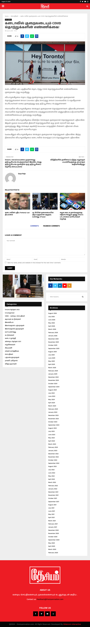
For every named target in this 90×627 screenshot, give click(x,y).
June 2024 (51, 396)
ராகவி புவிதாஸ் (11, 361)
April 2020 (51, 546)
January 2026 (52, 336)
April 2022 (51, 479)
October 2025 (52, 345)
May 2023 (51, 438)
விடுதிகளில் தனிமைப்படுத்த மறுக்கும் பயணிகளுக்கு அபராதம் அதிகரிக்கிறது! (67, 162)
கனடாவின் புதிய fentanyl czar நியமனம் (17, 213)
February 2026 (53, 332)
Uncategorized (9, 313)
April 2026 (51, 326)
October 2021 (52, 498)
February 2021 (53, 524)
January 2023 (52, 451)
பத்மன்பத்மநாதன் (12, 357)
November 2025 (53, 342)
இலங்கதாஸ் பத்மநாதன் (14, 325)
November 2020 (53, 533)
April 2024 (51, 403)
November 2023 (53, 419)
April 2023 (51, 441)
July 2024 (51, 393)
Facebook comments (51, 226)
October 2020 (52, 537)
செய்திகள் (8, 19)
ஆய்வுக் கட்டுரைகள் (13, 319)
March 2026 (52, 329)
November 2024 (53, 380)
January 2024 (52, 412)
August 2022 (52, 466)
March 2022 (52, 482)
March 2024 (52, 406)
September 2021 (53, 502)
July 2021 (51, 508)
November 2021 (53, 495)
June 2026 (51, 320)
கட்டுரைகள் (9, 335)
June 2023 (51, 435)
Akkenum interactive (72, 624)
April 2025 (51, 364)
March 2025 (52, 368)
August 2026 (52, 313)
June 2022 (51, 473)
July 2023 (51, 431)
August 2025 (52, 352)
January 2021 (52, 527)
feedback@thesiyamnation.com (50, 599)
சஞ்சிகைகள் (10, 345)
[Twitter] (41, 613)
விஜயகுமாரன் (11, 364)
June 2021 (51, 511)
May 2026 (51, 323)
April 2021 (51, 517)
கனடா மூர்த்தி (10, 338)
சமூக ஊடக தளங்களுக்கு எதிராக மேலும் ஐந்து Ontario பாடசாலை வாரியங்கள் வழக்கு (71, 215)
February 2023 (53, 447)
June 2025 (51, 358)
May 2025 (51, 361)
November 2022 (53, 457)
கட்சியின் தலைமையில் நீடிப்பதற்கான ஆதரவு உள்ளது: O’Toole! (43, 214)
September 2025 (53, 348)
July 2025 (51, 355)
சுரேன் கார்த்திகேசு (12, 351)
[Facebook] (35, 613)
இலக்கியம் (9, 322)
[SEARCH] (82, 297)
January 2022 (52, 489)
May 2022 (51, 476)
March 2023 (52, 444)
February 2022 (53, 486)
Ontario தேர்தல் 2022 (12, 310)
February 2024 (53, 409)
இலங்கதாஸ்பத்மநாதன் (14, 329)
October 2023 (52, 422)
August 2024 (52, 390)
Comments (34, 226)
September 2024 (53, 387)
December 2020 (53, 530)
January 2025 (52, 374)
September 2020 (53, 540)
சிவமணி (8, 348)
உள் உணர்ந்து (10, 332)
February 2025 (53, 371)
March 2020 (52, 549)
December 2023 (53, 415)
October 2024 (52, 384)
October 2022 (52, 460)
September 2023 (53, 425)
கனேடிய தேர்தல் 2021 (13, 341)
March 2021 (52, 521)
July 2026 (51, 317)
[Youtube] (47, 613)
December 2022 (53, 454)
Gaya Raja (22, 174)
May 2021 (51, 514)
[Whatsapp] (53, 613)
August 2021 (52, 505)
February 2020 (53, 553)
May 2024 (51, 399)
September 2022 (53, 463)
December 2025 (53, 339)
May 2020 (51, 543)
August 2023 (52, 428)
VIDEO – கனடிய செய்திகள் (15, 316)
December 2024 (53, 377)
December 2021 (53, 492)
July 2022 (51, 470)
